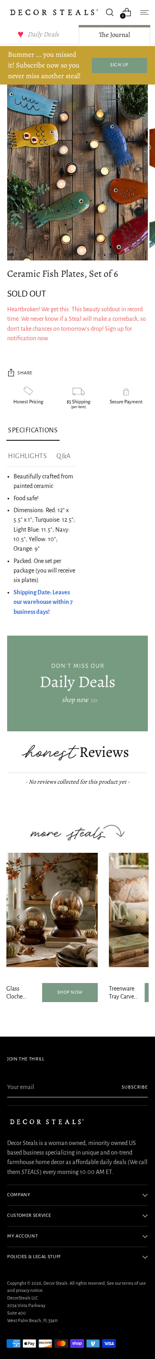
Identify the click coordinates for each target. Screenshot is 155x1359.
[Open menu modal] (144, 12)
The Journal (114, 34)
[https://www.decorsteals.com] (77, 683)
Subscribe (135, 1087)
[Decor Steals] (54, 12)
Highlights (27, 456)
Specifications (33, 430)
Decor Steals (55, 1283)
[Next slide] (136, 917)
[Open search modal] (109, 12)
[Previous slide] (18, 917)
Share (25, 373)
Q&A (63, 456)
